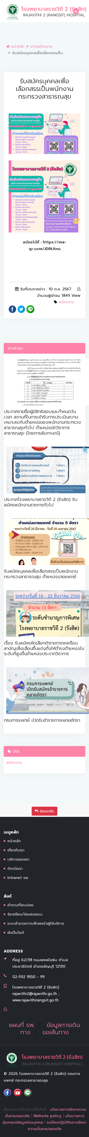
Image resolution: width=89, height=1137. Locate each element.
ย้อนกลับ (46, 811)
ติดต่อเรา (15, 868)
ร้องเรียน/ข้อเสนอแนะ (25, 914)
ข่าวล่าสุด (15, 348)
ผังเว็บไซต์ (15, 932)
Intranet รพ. (18, 877)
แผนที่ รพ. (22, 1025)
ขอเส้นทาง (56, 1032)
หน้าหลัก (17, 46)
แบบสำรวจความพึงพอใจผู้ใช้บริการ (35, 923)
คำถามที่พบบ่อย (20, 905)
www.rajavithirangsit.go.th (35, 1000)
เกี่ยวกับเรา (15, 850)
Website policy (47, 1116)
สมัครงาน (66, 302)
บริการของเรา (18, 859)
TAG (15, 751)
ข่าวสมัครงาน (41, 46)
